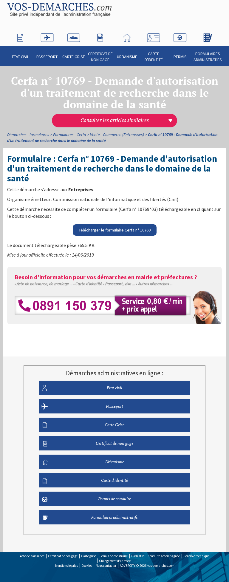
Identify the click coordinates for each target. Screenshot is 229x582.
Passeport (47, 56)
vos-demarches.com (160, 566)
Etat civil (20, 56)
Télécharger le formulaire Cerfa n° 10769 (115, 230)
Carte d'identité (154, 56)
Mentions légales (66, 566)
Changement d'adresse (115, 561)
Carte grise (88, 556)
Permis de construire (114, 556)
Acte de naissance (32, 556)
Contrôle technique (196, 556)
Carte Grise (73, 56)
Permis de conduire (114, 498)
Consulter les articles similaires (115, 120)
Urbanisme (127, 56)
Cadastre (137, 556)
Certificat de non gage (100, 56)
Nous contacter (106, 566)
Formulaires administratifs (208, 56)
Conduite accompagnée (164, 556)
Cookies (86, 566)
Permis (180, 56)
